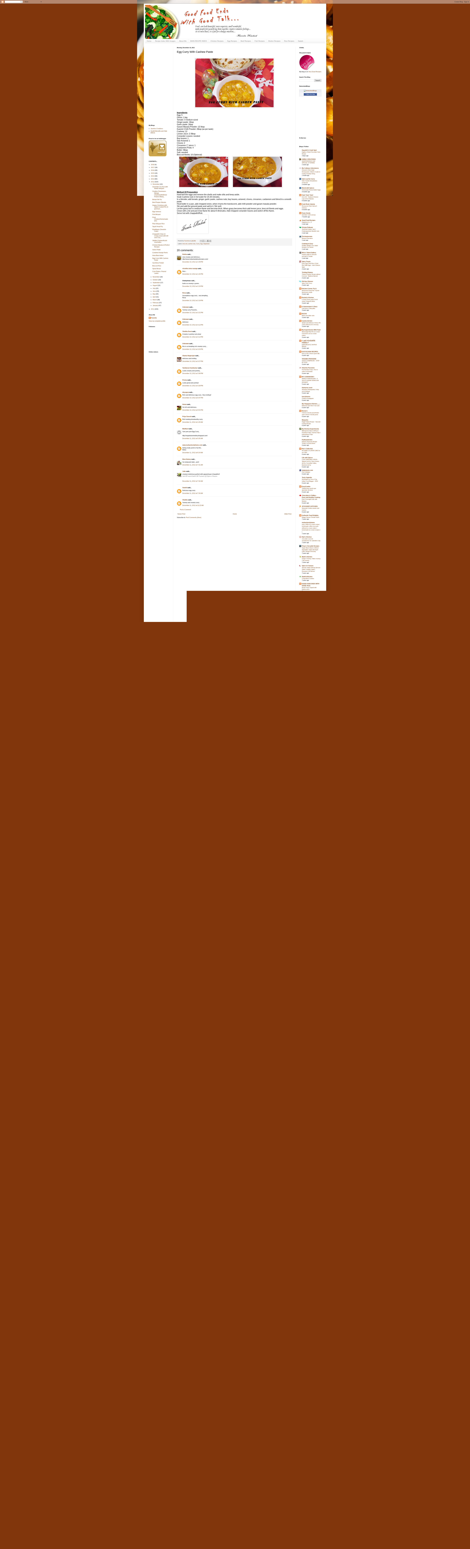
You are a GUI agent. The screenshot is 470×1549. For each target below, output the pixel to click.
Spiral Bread (156, 269)
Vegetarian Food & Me (309, 1253)
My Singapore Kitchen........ (311, 404)
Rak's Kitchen (307, 537)
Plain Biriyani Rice (158, 224)
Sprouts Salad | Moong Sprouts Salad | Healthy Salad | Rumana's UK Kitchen (311, 569)
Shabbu (185, 500)
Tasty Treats (306, 1162)
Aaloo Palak (156, 250)
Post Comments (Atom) (193, 517)
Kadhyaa (305, 1047)
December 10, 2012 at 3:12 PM (192, 325)
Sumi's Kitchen (307, 1268)
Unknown (185, 307)
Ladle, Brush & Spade (309, 964)
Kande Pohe (306, 1207)
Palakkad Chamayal (309, 694)
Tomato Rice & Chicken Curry (311, 1174)
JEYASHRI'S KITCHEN (309, 506)
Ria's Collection (307, 449)
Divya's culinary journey (310, 728)
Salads (300, 41)
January (155, 305)
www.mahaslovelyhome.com (192, 445)
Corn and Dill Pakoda (308, 1090)
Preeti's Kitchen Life (309, 667)
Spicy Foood (306, 755)
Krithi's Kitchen (307, 886)
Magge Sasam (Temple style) (310, 517)
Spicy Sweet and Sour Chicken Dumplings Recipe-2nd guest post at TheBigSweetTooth (311, 1021)
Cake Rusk (305, 1208)
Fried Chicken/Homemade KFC (160, 219)
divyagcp (185, 392)
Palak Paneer (306, 872)
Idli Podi (304, 1357)
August (155, 285)
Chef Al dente (306, 870)
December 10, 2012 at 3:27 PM (192, 361)
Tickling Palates (307, 272)
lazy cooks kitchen (308, 1329)
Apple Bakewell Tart (307, 1104)
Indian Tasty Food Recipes (311, 854)
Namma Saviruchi (308, 949)
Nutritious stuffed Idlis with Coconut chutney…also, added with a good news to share (311, 1417)
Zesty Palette (306, 1388)
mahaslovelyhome (308, 522)
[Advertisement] (158, 83)
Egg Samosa (156, 211)
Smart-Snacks (307, 1304)
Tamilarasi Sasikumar (190, 368)
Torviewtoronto (307, 236)
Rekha (184, 254)
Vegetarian (206, 243)
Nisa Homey (186, 459)
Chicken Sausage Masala (309, 1298)
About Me (183, 41)
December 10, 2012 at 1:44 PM (192, 274)
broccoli (184, 243)
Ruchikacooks (307, 911)
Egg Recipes (232, 41)
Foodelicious (306, 877)
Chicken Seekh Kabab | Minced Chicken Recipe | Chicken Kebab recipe (311, 773)
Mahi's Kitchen (307, 557)
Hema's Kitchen (307, 739)
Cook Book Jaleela (308, 204)
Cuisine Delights (307, 1061)
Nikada (238, 1533)
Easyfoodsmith (307, 1135)
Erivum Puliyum (307, 227)
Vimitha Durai (187, 331)
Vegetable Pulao (306, 1339)
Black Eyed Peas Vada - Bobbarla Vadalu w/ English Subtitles (310, 794)
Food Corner (306, 982)
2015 (153, 173)
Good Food (305, 1338)
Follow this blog (310, 94)
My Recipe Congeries (309, 1356)
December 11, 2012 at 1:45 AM (192, 422)
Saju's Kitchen (307, 1438)
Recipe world (306, 1232)
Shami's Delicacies (308, 1239)
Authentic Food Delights (310, 515)
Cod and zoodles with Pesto (310, 607)
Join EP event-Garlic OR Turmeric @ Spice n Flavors (199, 476)
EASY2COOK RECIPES (310, 352)
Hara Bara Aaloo (157, 255)
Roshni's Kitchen (308, 297)
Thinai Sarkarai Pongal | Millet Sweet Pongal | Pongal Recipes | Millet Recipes (311, 625)
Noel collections (307, 1070)
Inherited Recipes (308, 1018)
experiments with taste (310, 1430)
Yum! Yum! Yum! (307, 195)
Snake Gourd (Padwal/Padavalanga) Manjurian (308, 1073)
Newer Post (181, 514)
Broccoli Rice (156, 266)
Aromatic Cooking (308, 701)
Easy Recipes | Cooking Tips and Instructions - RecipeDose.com (310, 940)
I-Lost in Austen (307, 1102)
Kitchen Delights (307, 748)
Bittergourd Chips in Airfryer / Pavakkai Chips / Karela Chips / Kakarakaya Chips (311, 432)
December (156, 184)
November (156, 277)
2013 (153, 179)
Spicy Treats (306, 261)
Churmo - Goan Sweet (308, 649)
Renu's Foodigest (308, 1492)
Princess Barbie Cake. (308, 1269)
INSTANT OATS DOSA (309, 215)
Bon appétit (306, 1406)
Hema (184, 404)
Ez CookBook (306, 1009)
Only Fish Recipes (308, 1372)
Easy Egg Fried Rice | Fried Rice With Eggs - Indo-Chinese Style (311, 265)
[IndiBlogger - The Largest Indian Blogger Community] (157, 156)
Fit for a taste (306, 1345)
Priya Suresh (186, 416)
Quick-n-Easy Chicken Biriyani (311, 1458)
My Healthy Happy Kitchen (311, 710)
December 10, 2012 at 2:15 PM (192, 286)
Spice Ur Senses (307, 566)
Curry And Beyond (308, 1282)
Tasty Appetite (307, 477)
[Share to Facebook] (208, 241)
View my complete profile (157, 321)
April (154, 297)
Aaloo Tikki (305, 749)
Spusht (304, 780)
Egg (201, 243)
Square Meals (306, 922)
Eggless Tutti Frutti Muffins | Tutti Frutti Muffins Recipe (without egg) (310, 731)
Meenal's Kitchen (308, 1313)
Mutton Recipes (274, 41)
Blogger (252, 1533)
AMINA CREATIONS (309, 159)
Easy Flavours (307, 1214)
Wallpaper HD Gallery (308, 1111)
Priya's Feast (306, 834)
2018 (153, 164)
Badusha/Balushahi (307, 695)
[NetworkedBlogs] (310, 91)
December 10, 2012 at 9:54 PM (192, 410)
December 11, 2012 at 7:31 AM (192, 465)
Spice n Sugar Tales (309, 825)
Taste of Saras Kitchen (310, 1467)
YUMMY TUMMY (307, 719)
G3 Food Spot (306, 1128)
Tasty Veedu (306, 213)
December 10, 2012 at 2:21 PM (192, 312)
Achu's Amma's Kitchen (310, 1363)
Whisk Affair (306, 1464)
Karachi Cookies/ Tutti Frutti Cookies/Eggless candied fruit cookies (310, 915)
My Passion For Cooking (310, 687)
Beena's (305, 411)
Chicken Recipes (217, 41)
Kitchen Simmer (307, 281)
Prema (184, 380)
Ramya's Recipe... (308, 802)
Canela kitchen (307, 321)
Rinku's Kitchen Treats (310, 1000)
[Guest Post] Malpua (308, 688)
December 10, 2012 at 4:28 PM (192, 386)
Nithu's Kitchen (307, 762)
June (154, 291)
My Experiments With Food (311, 330)
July (154, 288)
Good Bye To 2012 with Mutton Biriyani (160, 187)
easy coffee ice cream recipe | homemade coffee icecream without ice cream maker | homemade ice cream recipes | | (311, 528)
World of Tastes (307, 1275)
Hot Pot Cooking (307, 1095)
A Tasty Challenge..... (309, 1381)
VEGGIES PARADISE (309, 359)
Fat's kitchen (306, 895)
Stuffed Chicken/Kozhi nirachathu (159, 241)
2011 (153, 309)
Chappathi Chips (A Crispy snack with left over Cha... (160, 235)
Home (149, 41)
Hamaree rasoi (307, 388)
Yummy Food (306, 816)
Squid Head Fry (157, 226)
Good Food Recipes (308, 220)
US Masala (305, 1496)
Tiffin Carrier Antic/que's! (310, 1029)
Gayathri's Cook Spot (309, 150)
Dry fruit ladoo (306, 1234)
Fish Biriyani (156, 214)
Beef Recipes (246, 41)
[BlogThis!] (203, 241)
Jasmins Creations (157, 129)
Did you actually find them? (310, 1451)
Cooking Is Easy (307, 244)
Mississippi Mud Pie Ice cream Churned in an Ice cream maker (311, 333)
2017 (153, 167)
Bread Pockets (306, 634)
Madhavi (185, 429)
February (156, 303)
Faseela (154, 318)
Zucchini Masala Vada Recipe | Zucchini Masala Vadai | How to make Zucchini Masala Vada (311, 846)
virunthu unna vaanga (189, 268)
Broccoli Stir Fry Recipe (309, 1129)
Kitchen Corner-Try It (309, 288)
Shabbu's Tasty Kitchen (310, 1296)
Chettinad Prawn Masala (309, 641)
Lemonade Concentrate (309, 1291)
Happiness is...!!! (307, 222)
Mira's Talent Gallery (309, 252)
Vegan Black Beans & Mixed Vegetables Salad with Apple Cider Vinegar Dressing (310, 549)
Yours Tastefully (307, 1413)
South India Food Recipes (310, 1261)
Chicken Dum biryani (308, 757)
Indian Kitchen (307, 1485)
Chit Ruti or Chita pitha (308, 308)
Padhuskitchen (307, 440)
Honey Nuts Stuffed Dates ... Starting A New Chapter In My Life (310, 1199)
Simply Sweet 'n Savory (310, 1196)
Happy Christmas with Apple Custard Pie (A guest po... (160, 207)
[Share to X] (205, 241)
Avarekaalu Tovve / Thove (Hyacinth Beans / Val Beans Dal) (310, 679)
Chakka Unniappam (308, 398)
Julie (184, 471)
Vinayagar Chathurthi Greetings (311, 1262)
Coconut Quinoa (306, 924)
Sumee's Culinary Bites (310, 1081)
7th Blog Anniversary (308, 764)
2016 (153, 170)
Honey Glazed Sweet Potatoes (311, 944)
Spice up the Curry (308, 179)
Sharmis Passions (308, 368)
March (155, 300)
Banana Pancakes (307, 238)
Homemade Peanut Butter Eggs (311, 190)
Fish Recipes (260, 41)
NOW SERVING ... (308, 1474)
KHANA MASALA (308, 1424)
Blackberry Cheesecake (309, 1083)
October (155, 280)
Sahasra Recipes (308, 647)
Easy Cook (305, 1054)
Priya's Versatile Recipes (310, 546)
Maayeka (305, 420)
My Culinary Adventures (310, 168)
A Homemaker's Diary (309, 306)
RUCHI (304, 314)
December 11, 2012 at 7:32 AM (192, 481)
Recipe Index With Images (165, 41)
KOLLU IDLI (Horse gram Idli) (310, 353)
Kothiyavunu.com (308, 861)
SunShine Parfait (158, 263)
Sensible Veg (306, 1489)
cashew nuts (191, 243)
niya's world (306, 613)
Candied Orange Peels (160, 252)
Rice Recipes (289, 41)
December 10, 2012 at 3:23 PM (192, 349)
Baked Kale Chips (307, 1390)
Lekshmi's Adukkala (309, 1038)
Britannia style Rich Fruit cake (311, 405)
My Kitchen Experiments (310, 429)
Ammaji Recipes (307, 843)
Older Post (287, 514)
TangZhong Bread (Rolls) (309, 977)
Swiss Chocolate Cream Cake (311, 1383)
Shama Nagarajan (188, 356)
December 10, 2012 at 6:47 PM (192, 398)
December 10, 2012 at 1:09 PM (192, 262)
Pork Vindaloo (306, 472)
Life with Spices (307, 458)
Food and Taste (307, 1153)
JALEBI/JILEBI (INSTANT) (309, 1142)
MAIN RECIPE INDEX (198, 41)
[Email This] (201, 241)
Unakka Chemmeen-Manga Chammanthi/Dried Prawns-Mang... (159, 193)
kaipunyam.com (307, 470)
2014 (153, 176)
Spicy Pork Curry (307, 283)
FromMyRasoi (307, 1110)
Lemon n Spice (307, 595)
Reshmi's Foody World (309, 1140)
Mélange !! (305, 1482)
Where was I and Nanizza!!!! (310, 1248)
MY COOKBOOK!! (308, 377)
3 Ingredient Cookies (308, 578)
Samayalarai (306, 676)
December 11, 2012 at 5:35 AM (192, 438)
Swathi (184, 488)
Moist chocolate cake (308, 315)
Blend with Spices (308, 188)
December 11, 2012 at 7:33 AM (192, 493)
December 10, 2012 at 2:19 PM (192, 300)
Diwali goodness (306, 1314)
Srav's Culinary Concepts (311, 1180)
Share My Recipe (308, 1320)
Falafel (304, 1097)
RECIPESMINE (307, 1147)
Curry (198, 243)
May (154, 294)
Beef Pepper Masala (159, 202)
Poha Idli (304, 1048)
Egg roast (305, 1277)
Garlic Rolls (305, 897)
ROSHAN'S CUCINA (309, 640)
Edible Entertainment (309, 1223)
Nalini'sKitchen (307, 576)
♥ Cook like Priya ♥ (308, 769)
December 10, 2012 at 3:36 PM (192, 373)
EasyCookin (306, 486)
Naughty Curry (307, 1478)
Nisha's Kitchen (307, 1088)
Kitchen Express (307, 1187)
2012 (153, 182)
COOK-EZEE (306, 929)
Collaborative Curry (309, 902)
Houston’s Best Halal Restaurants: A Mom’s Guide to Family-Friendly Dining (311, 171)
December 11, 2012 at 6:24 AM (192, 453)
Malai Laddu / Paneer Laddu (310, 1255)
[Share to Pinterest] (210, 241)
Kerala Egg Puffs (307, 1056)
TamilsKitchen (307, 991)
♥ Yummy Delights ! (308, 1173)
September (156, 282)
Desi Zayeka (306, 1246)
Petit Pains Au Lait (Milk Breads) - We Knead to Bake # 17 (311, 1165)
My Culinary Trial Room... (310, 622)
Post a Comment (185, 510)
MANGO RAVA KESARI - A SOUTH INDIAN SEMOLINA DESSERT (310, 380)
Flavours (305, 1289)
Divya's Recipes (307, 807)
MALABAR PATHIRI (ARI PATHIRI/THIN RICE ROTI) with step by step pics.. (310, 1348)
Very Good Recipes (314, 72)
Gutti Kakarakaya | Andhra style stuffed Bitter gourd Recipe (309, 659)
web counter (279, 1527)
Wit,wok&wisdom (308, 1457)
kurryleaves (306, 396)
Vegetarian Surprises (309, 1471)
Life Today (305, 633)
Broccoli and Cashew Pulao (310, 1284)
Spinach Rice (306, 1181)
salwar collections (307, 856)
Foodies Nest (306, 1499)
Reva (184, 293)
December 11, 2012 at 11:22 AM (193, 505)
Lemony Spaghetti (307, 1408)
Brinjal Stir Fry (157, 199)
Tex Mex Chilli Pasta (308, 1241)
